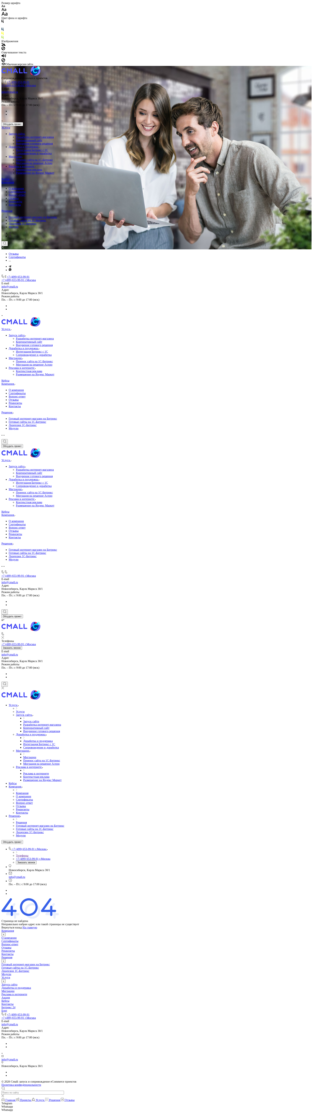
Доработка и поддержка (24, 146)
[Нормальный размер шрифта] (3, 10)
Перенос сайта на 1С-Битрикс (34, 159)
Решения (6, 210)
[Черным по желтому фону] (2, 33)
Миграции (15, 156)
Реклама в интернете (22, 166)
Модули (13, 226)
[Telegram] (10, 233)
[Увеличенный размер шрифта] (4, 14)
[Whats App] (10, 236)
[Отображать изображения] (3, 44)
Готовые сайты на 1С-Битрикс (27, 220)
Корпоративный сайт (29, 140)
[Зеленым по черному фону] (2, 37)
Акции (5, 997)
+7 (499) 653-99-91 (18, 82)
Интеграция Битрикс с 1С (32, 150)
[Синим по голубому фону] (2, 30)
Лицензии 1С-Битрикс (23, 223)
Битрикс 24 (8, 1007)
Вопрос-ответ (17, 194)
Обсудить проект (12, 124)
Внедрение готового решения (34, 143)
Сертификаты (17, 191)
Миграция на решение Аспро (34, 163)
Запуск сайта (17, 133)
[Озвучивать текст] (3, 56)
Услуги (5, 127)
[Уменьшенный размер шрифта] (3, 6)
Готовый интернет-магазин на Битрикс (33, 217)
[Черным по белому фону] (2, 22)
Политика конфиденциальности (21, 1084)
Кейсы (5, 179)
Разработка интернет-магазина (35, 137)
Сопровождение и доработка (34, 153)
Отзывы (14, 198)
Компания (7, 182)
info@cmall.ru (9, 91)
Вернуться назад (11, 927)
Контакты (15, 204)
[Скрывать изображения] (3, 49)
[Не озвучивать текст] (3, 60)
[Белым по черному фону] (2, 26)
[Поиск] (4, 243)
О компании (16, 188)
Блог (4, 1010)
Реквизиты (15, 201)
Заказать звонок (12, 648)
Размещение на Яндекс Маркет (35, 172)
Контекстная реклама (29, 169)
